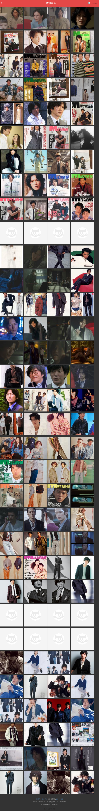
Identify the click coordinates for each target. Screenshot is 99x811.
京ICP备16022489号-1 (40, 802)
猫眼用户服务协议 (41, 799)
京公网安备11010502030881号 (56, 802)
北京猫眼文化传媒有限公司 (49, 804)
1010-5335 (59, 799)
